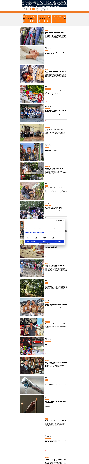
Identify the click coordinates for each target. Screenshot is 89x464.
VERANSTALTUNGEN (48, 205)
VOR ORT (47, 30)
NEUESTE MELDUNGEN (48, 341)
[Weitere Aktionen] (67, 28)
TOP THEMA (47, 302)
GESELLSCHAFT (47, 108)
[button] (43, 12)
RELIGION (47, 399)
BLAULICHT (47, 147)
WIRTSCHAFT (47, 360)
